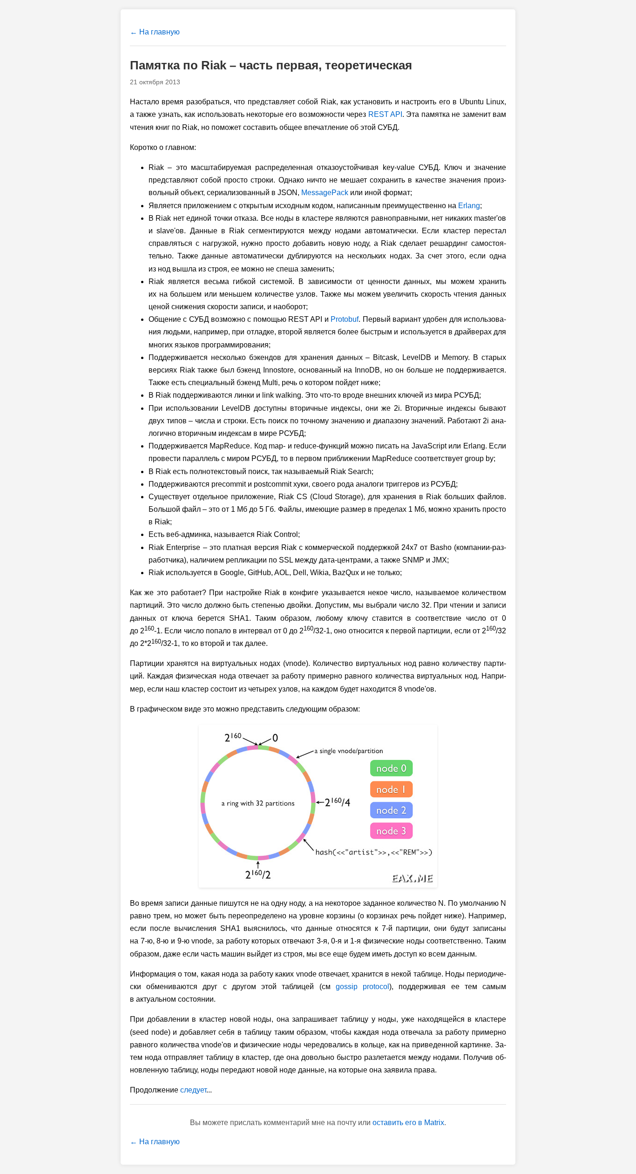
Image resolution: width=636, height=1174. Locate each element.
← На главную (155, 32)
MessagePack (324, 193)
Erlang (469, 206)
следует (193, 1090)
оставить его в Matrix (408, 1122)
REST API (385, 114)
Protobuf (345, 319)
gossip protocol (362, 987)
